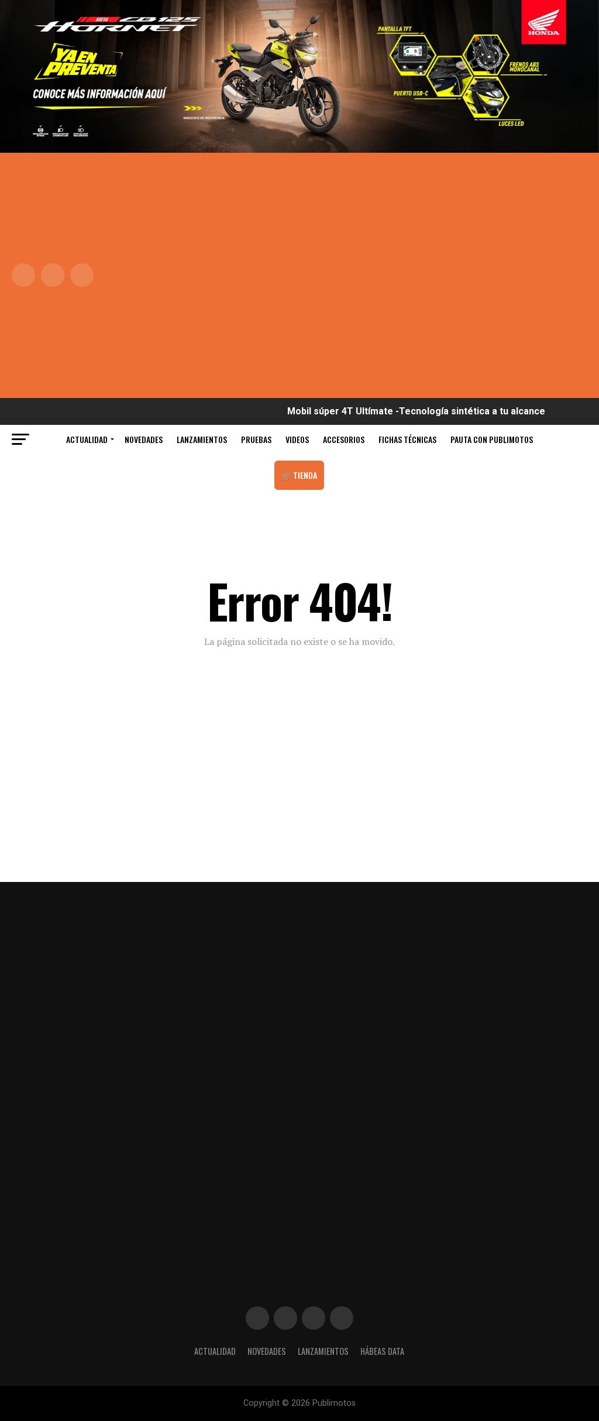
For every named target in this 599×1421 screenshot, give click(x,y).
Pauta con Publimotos (491, 439)
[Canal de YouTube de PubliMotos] (341, 1318)
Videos (297, 439)
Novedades (144, 439)
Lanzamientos (202, 439)
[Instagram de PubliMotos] (285, 1318)
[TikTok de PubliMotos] (313, 1318)
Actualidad (87, 439)
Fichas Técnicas (407, 439)
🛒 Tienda (299, 475)
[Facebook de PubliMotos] (257, 1318)
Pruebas (256, 439)
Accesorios (343, 439)
